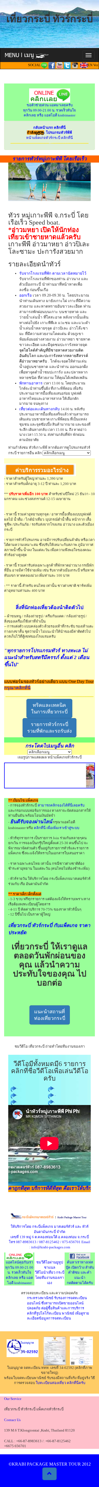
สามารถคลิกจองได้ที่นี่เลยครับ (61, 805)
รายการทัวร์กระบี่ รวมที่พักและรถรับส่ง (49, 728)
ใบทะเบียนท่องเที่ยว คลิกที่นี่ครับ (60, 1383)
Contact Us (12, 1420)
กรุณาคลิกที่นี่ (17, 687)
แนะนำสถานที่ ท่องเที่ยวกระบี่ (49, 1015)
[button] (49, 1474)
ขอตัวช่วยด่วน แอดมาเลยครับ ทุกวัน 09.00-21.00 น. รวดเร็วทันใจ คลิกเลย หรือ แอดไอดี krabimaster (49, 110)
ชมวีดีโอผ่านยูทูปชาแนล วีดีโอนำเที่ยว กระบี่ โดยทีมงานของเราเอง (49, 1272)
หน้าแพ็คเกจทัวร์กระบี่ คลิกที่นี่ (49, 138)
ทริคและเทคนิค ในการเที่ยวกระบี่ (49, 708)
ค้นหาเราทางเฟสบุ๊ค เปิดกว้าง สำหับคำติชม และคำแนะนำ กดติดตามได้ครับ (80, 1272)
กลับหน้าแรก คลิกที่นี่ (49, 127)
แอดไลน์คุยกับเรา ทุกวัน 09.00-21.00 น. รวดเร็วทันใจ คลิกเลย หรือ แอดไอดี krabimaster (19, 1272)
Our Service (12, 1399)
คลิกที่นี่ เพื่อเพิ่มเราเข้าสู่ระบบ (56, 828)
